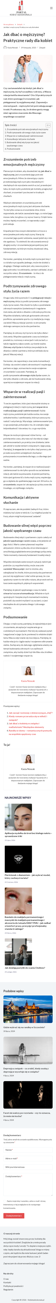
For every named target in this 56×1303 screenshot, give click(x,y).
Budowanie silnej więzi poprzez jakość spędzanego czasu (23, 144)
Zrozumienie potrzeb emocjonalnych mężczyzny (27, 129)
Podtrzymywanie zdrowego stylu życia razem (26, 132)
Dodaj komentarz (13, 1176)
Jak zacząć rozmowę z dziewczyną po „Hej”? (31, 712)
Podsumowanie (13, 149)
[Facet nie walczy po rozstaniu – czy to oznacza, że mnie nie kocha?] (28, 1095)
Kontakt (7, 1282)
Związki (42, 48)
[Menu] (51, 8)
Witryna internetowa (14, 1167)
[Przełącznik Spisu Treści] (47, 125)
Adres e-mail (11, 1158)
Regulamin (8, 1289)
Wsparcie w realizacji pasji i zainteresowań (25, 136)
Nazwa (9, 1150)
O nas (6, 1279)
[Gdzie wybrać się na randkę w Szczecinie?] (28, 1009)
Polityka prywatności (13, 1286)
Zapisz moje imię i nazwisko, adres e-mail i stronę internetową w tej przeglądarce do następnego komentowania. (24, 1204)
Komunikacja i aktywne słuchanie (21, 139)
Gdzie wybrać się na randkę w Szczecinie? (24, 1027)
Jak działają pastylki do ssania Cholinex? (25, 967)
